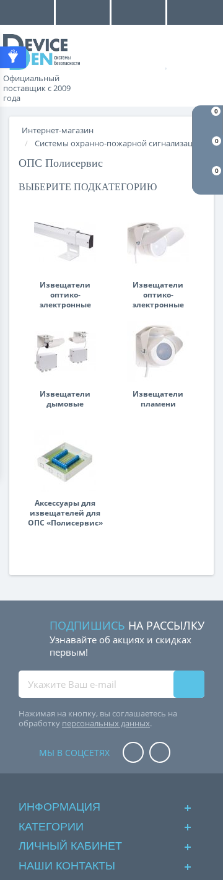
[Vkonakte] (159, 753)
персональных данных (106, 723)
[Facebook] (133, 753)
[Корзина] (204, 62)
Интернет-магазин (58, 130)
